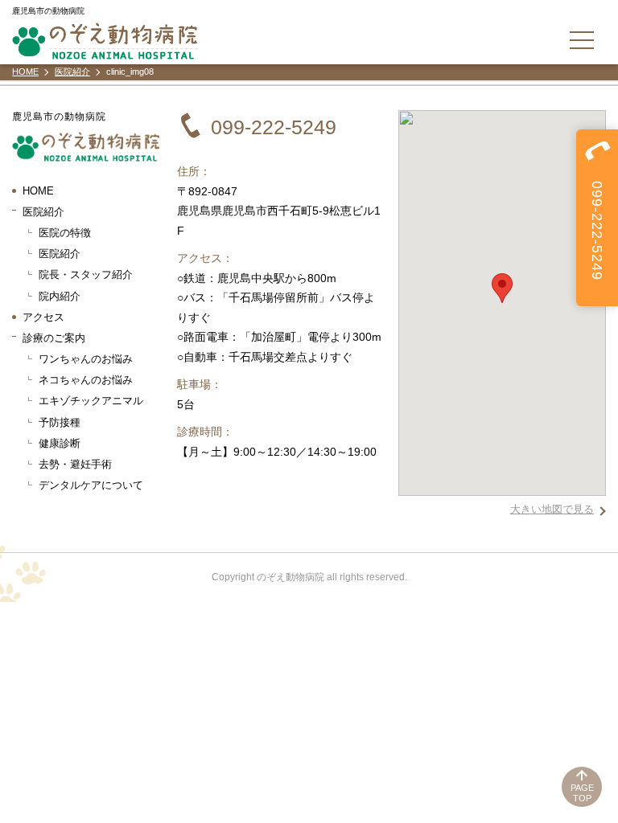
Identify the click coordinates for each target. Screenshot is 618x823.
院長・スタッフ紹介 (86, 274)
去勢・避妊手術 (75, 464)
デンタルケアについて (91, 485)
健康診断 (59, 443)
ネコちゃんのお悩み (86, 380)
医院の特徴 (65, 233)
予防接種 (59, 422)
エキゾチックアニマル (91, 401)
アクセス (43, 317)
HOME (38, 191)
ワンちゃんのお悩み (86, 359)
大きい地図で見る (552, 509)
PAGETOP (582, 793)
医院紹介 (59, 254)
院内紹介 (59, 296)
